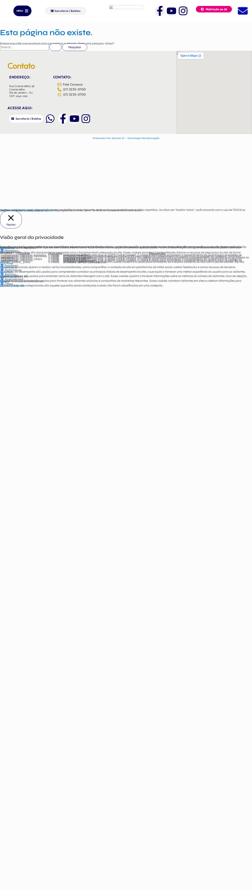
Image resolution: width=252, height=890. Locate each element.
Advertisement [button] (9, 277)
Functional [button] (6, 263)
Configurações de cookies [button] (16, 210)
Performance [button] (8, 267)
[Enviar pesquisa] (55, 47)
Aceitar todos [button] (42, 210)
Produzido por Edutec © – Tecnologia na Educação (126, 138)
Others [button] (4, 281)
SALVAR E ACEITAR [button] (12, 286)
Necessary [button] (7, 248)
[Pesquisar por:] (31, 47)
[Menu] (26, 11)
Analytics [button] (6, 272)
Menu (20, 10)
